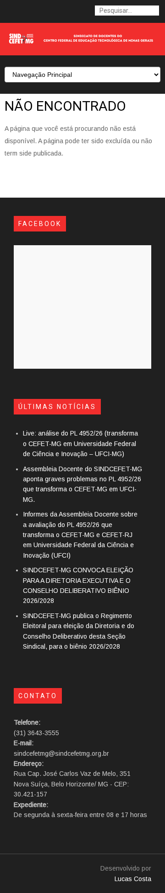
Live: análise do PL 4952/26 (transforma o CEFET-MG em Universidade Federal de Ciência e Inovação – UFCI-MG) (80, 443)
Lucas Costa (133, 878)
